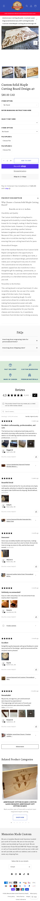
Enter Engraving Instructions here (16, 110)
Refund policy (33, 893)
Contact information (21, 899)
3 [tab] (17, 823)
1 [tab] (11, 823)
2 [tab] (14, 823)
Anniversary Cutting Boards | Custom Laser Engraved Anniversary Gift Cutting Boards (18, 19)
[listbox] (20, 123)
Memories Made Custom (12, 893)
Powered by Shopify (23, 893)
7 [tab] (29, 823)
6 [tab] (26, 823)
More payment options (20, 171)
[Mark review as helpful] (36, 456)
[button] (4, 6)
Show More (14, 437)
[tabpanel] (20, 792)
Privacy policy (11, 896)
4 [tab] (20, 823)
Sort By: (28, 416)
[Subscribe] (29, 867)
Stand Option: (7, 101)
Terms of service (20, 896)
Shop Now (20, 817)
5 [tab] (23, 823)
